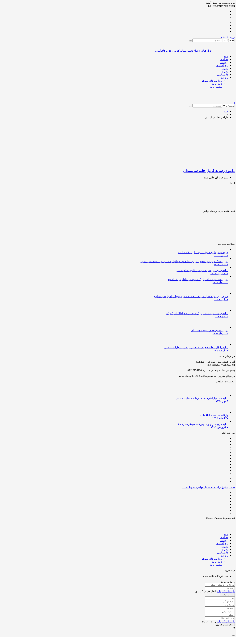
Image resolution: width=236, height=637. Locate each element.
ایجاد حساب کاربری (224, 625)
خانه (226, 56)
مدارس (224, 68)
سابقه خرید (216, 86)
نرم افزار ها (222, 65)
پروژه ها (224, 62)
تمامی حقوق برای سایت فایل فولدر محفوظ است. (208, 487)
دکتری (225, 71)
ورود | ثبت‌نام (228, 37)
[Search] (190, 40)
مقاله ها (224, 59)
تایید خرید (217, 83)
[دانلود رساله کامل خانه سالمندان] (197, 163)
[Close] (233, 635)
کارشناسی (222, 74)
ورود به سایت (227, 594)
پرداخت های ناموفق (211, 80)
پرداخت (224, 77)
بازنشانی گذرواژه (226, 591)
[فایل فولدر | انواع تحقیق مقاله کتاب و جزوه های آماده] (223, 99)
